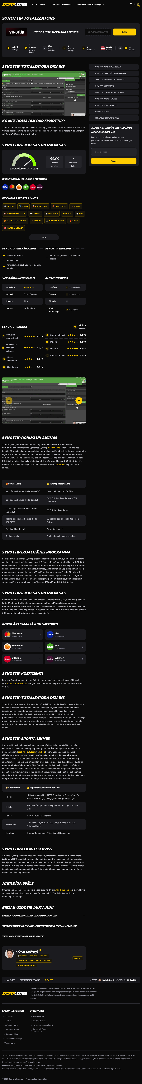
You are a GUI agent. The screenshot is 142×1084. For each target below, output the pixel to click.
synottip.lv (29, 287)
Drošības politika (11, 1025)
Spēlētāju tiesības (39, 1021)
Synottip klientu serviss (106, 105)
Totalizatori (38, 4)
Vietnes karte (9, 1043)
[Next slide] (78, 400)
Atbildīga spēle (101, 112)
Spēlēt (124, 32)
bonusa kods (54, 447)
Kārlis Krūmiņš (27, 952)
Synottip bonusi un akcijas (107, 67)
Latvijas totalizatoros (17, 683)
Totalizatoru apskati (29, 980)
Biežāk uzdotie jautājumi (106, 118)
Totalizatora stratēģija (90, 4)
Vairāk (44, 237)
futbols (32, 752)
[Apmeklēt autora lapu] (9, 953)
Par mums (8, 1016)
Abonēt (114, 161)
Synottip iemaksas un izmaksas (109, 80)
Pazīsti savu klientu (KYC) (43, 1025)
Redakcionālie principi (13, 1039)
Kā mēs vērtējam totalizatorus (39, 1030)
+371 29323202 (38, 1055)
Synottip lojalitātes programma (110, 73)
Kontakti (7, 1021)
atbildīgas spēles (63, 890)
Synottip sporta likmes (105, 99)
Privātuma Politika (11, 1030)
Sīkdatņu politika (11, 1034)
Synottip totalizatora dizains (109, 92)
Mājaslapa (9, 980)
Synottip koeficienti (104, 86)
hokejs (42, 752)
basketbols (23, 752)
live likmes (60, 464)
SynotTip (49, 980)
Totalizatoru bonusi (61, 4)
